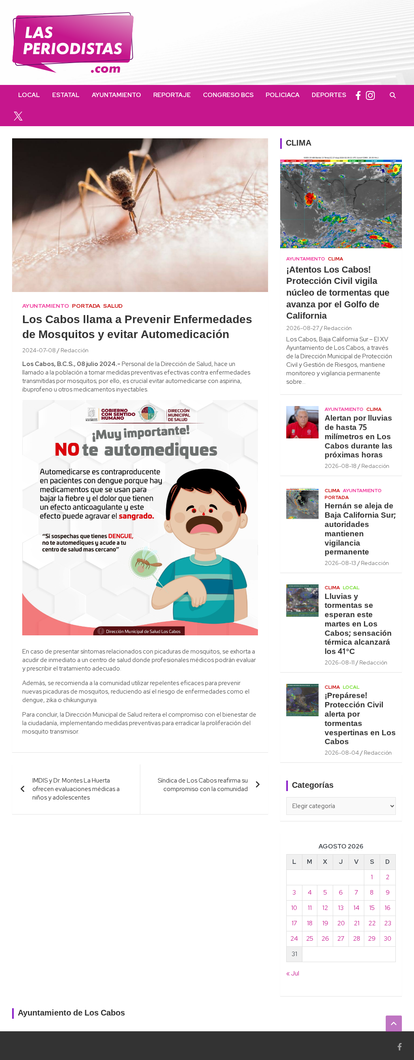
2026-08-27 (302, 328)
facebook (358, 95)
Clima (335, 259)
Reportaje (172, 95)
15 (372, 908)
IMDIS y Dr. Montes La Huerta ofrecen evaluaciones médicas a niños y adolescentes (76, 789)
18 (310, 923)
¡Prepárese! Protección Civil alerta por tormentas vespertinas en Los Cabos (360, 719)
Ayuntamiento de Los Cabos (71, 1013)
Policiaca (283, 95)
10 (294, 908)
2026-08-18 (341, 466)
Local (29, 95)
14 (356, 908)
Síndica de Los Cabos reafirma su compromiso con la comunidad (203, 784)
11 (310, 908)
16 (387, 908)
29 (372, 939)
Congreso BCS (228, 95)
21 (356, 923)
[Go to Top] (394, 1024)
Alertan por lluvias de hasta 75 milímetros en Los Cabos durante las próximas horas (359, 437)
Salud (113, 305)
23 (387, 923)
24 (294, 939)
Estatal (66, 95)
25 (309, 939)
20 (341, 923)
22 (372, 923)
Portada (86, 305)
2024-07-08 (39, 350)
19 (325, 923)
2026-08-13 (340, 563)
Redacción (75, 350)
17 (294, 923)
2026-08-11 (340, 662)
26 (325, 939)
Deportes (329, 95)
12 (325, 908)
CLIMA (298, 143)
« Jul (292, 973)
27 (340, 939)
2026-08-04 (342, 752)
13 (341, 908)
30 (387, 939)
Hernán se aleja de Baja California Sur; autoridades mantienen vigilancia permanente (360, 529)
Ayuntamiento (116, 95)
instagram (370, 95)
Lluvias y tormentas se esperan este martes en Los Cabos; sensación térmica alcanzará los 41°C (358, 624)
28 (356, 939)
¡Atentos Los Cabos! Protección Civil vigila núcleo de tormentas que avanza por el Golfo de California (337, 293)
